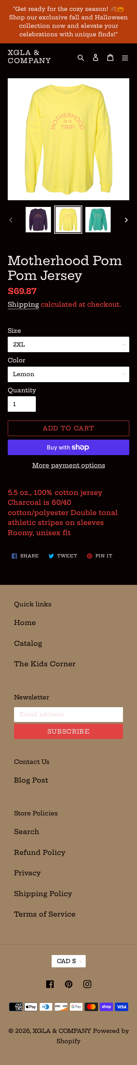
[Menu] (125, 57)
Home (25, 622)
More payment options (68, 465)
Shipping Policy (43, 893)
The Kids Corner (45, 664)
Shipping (23, 304)
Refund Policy (39, 852)
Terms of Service (45, 914)
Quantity (22, 390)
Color (16, 360)
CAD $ (66, 961)
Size (14, 330)
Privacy (27, 873)
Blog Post (31, 780)
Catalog (28, 643)
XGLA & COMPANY (29, 57)
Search (26, 831)
